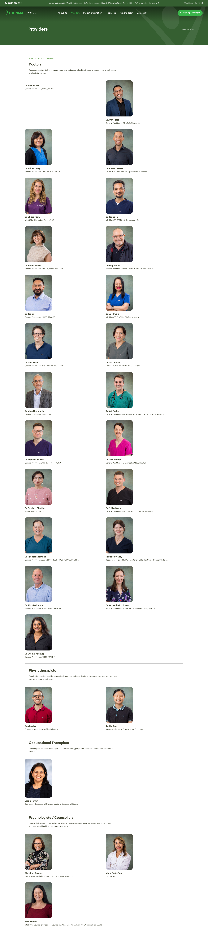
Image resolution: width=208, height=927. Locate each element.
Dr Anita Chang (32, 168)
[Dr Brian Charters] (119, 130)
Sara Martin (31, 921)
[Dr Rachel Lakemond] (38, 518)
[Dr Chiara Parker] (38, 178)
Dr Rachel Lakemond (35, 556)
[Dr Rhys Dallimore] (38, 566)
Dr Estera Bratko (33, 265)
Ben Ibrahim (31, 726)
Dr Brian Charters (114, 168)
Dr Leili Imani (112, 314)
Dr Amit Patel (112, 119)
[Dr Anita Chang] (38, 130)
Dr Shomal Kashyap (35, 653)
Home (184, 29)
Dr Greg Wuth (113, 265)
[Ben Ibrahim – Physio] (38, 687)
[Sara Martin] (38, 883)
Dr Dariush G (112, 217)
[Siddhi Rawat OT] (38, 759)
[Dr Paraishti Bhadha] (38, 469)
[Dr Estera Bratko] (38, 227)
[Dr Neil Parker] (119, 372)
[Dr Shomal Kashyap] (38, 615)
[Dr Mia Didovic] (119, 324)
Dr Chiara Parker (33, 217)
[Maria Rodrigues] (119, 834)
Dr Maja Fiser (31, 362)
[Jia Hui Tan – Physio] (119, 687)
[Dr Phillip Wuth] (119, 469)
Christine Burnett (33, 873)
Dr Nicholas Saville (34, 459)
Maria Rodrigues (114, 873)
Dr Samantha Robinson (117, 605)
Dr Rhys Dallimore (34, 605)
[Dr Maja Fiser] (38, 324)
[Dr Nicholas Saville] (38, 421)
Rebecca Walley (114, 556)
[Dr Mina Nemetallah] (38, 372)
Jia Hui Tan (111, 726)
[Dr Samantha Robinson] (119, 566)
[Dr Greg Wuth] (119, 227)
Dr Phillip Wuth (113, 508)
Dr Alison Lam (32, 85)
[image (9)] (119, 81)
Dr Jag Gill (30, 314)
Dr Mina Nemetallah (35, 411)
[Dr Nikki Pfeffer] (119, 421)
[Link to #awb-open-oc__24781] (202, 3)
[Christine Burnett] (38, 834)
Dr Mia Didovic (113, 362)
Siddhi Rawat (31, 800)
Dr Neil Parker (113, 411)
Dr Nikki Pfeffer (113, 459)
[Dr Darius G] (119, 178)
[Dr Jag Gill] (38, 275)
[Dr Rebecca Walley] (119, 518)
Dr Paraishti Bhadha (35, 508)
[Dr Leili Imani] (119, 275)
